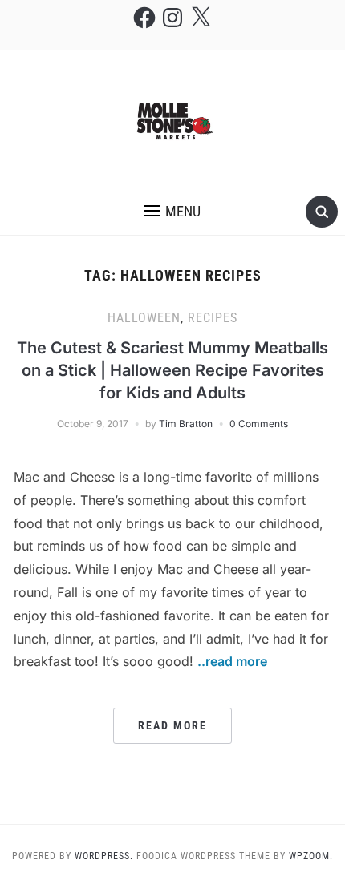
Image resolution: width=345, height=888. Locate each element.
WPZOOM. (311, 856)
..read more (232, 661)
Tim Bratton (186, 424)
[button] (172, 212)
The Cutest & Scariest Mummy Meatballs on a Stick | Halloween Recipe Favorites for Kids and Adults (172, 370)
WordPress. (104, 856)
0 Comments (258, 424)
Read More (172, 725)
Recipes (212, 317)
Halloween (144, 317)
